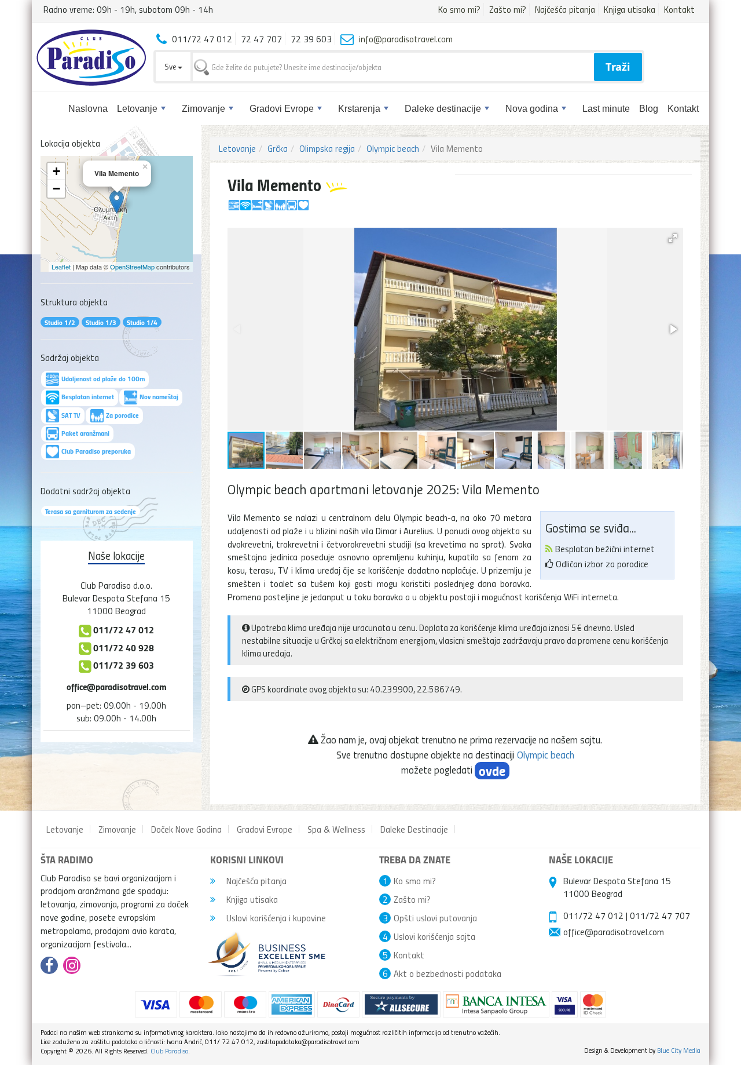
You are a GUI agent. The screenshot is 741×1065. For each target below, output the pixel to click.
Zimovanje (203, 109)
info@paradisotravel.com (406, 38)
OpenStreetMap (132, 266)
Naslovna (88, 109)
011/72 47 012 (593, 915)
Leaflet (61, 266)
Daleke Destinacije (414, 829)
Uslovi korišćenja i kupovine (275, 917)
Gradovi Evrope (282, 109)
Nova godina (531, 109)
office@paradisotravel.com (117, 686)
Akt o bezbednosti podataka (447, 973)
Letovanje (137, 109)
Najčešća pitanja (565, 9)
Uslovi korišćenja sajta (434, 936)
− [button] (56, 188)
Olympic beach (392, 148)
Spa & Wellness (336, 829)
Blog (648, 109)
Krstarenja (359, 109)
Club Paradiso (169, 1051)
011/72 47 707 (660, 915)
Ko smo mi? (459, 9)
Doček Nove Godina (186, 829)
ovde (492, 770)
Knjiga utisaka (629, 9)
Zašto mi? (507, 9)
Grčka (277, 148)
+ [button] (56, 171)
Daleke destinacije (443, 109)
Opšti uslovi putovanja (435, 917)
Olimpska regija (327, 148)
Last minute (606, 109)
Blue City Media (678, 1050)
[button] (672, 238)
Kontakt (679, 9)
